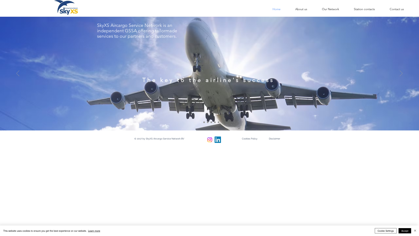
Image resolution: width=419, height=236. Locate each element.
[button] (159, 139)
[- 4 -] (211, 122)
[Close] (415, 230)
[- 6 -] (215, 122)
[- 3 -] (208, 122)
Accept (404, 230)
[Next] (401, 73)
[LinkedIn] (218, 140)
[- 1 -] (200, 122)
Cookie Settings (386, 230)
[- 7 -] (218, 122)
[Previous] (17, 73)
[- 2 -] (204, 122)
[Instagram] (210, 140)
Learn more (94, 230)
